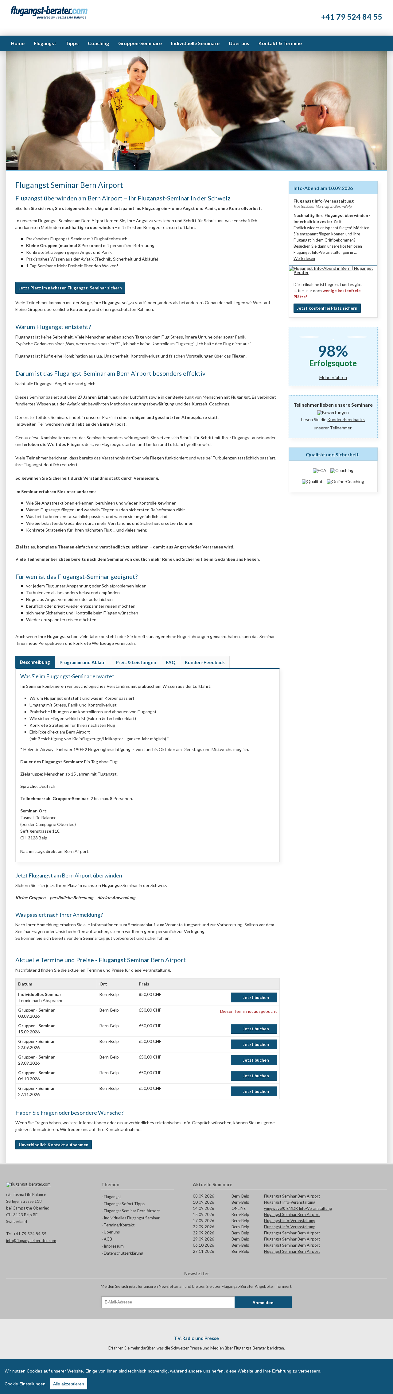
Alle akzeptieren (68, 1383)
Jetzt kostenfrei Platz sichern (327, 308)
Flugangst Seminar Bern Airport (132, 1210)
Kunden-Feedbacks (346, 419)
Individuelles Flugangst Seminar (132, 1217)
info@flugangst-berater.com (31, 1240)
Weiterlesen (304, 258)
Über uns (112, 1231)
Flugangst (112, 1196)
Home (18, 43)
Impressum (114, 1246)
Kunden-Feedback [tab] (205, 662)
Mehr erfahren (333, 377)
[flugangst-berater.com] (44, 1184)
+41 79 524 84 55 (351, 16)
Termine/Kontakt (119, 1224)
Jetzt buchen (256, 997)
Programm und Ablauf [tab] (83, 662)
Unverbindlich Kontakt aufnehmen (53, 1144)
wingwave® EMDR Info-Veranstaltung (298, 1208)
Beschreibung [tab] (35, 662)
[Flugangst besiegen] (49, 13)
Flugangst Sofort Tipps (124, 1203)
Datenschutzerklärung (123, 1253)
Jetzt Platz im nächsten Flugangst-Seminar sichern (70, 287)
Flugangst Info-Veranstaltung (289, 1202)
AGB (108, 1239)
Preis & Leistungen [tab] (136, 662)
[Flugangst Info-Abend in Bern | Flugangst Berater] (333, 272)
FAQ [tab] (170, 662)
